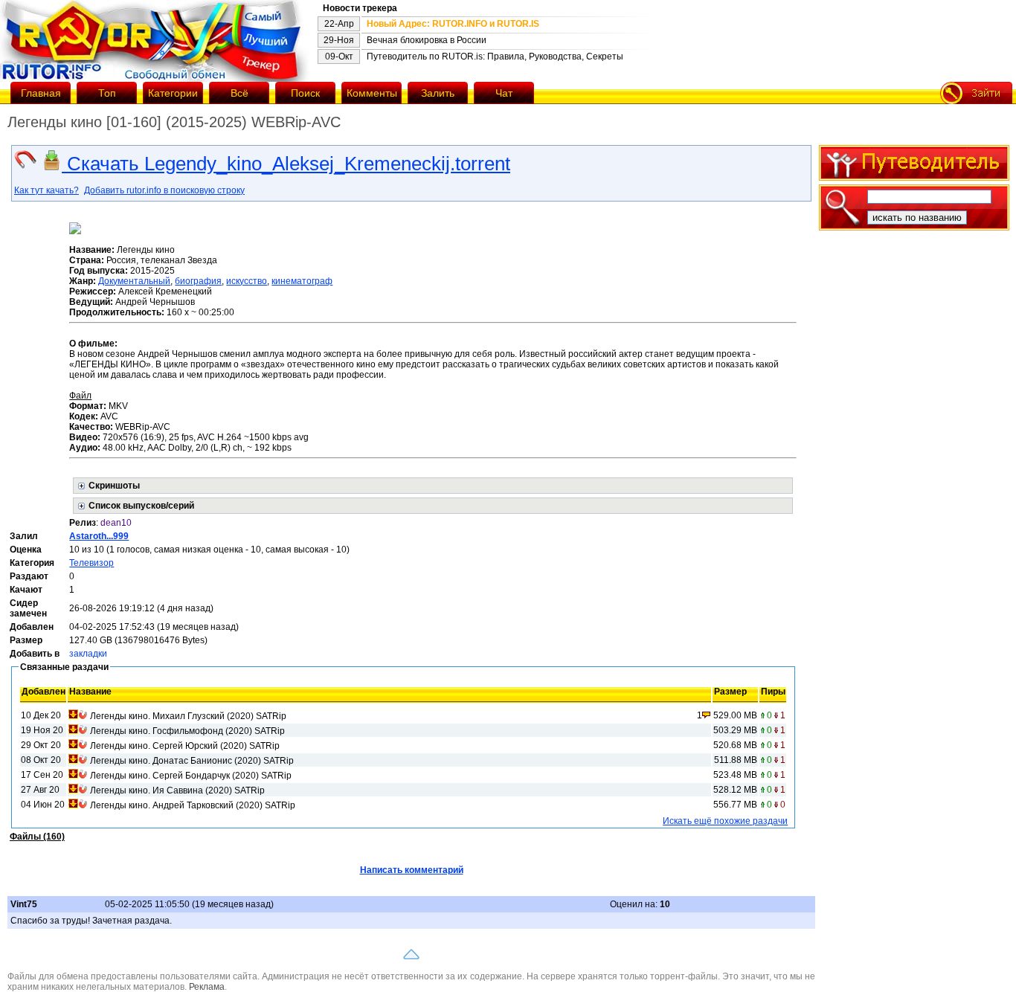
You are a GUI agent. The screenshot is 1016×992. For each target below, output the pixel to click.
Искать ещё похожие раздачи (725, 821)
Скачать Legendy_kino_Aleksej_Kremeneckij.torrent (286, 163)
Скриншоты (114, 485)
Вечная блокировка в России (426, 40)
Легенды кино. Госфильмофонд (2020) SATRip (187, 731)
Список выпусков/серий (141, 505)
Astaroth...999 (99, 536)
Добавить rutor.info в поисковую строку (164, 190)
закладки (88, 653)
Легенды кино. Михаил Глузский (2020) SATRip (188, 716)
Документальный (134, 281)
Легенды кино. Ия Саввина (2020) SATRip (177, 790)
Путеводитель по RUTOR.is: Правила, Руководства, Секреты (495, 56)
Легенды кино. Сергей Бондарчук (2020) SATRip (191, 775)
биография (198, 281)
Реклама (207, 987)
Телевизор (91, 563)
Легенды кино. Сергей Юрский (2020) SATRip (185, 746)
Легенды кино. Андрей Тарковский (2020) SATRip (192, 805)
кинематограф (301, 281)
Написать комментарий (411, 870)
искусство (246, 281)
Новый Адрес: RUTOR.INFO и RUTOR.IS (453, 24)
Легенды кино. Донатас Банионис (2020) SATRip (192, 761)
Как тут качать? (46, 190)
